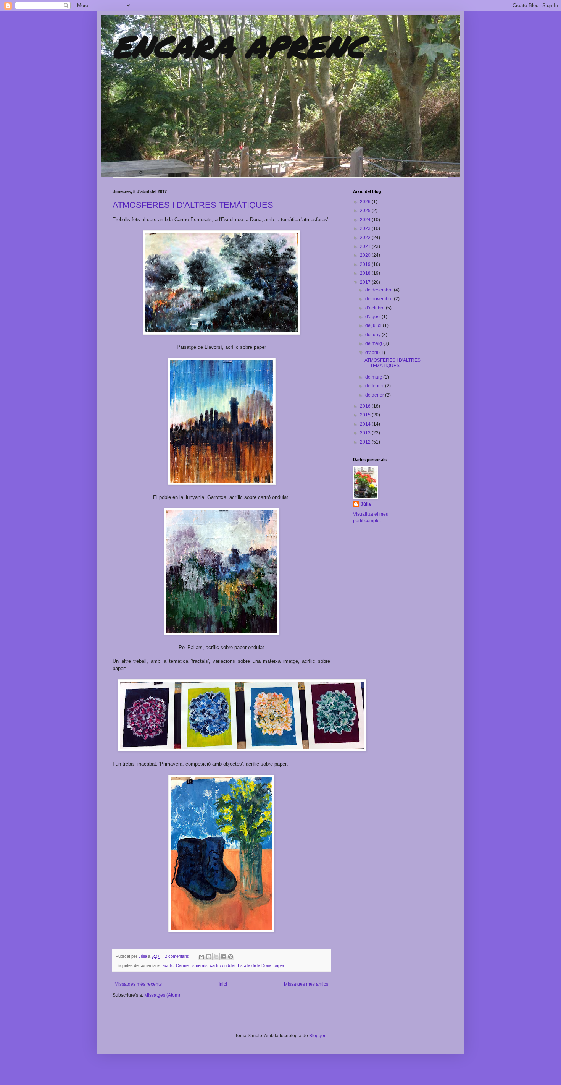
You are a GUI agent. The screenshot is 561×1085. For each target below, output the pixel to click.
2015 (366, 415)
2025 (366, 210)
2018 (366, 273)
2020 (366, 255)
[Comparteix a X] (216, 956)
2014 (366, 424)
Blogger (317, 1035)
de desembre (379, 290)
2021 (366, 246)
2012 (366, 442)
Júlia (143, 956)
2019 (366, 264)
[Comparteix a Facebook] (223, 956)
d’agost (373, 316)
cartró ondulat (222, 965)
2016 (366, 406)
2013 (366, 433)
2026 (366, 201)
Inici (223, 984)
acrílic (168, 965)
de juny (373, 334)
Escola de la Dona (254, 965)
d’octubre (375, 308)
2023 (366, 228)
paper (279, 965)
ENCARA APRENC (239, 46)
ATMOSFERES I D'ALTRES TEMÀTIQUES (193, 205)
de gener (375, 395)
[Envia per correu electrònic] (201, 956)
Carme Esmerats (192, 965)
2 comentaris (177, 956)
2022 (366, 237)
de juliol (374, 325)
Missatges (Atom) (162, 995)
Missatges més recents (138, 984)
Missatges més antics (306, 984)
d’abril (372, 352)
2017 (366, 282)
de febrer (375, 386)
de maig (374, 343)
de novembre (379, 298)
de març (374, 377)
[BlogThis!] (209, 956)
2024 (366, 219)
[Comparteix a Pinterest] (230, 956)
